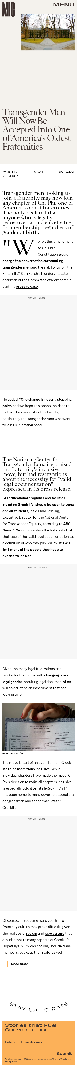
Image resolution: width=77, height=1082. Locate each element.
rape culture (54, 933)
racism (31, 933)
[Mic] (8, 9)
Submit (64, 1053)
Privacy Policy (11, 1061)
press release (27, 286)
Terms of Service (60, 1059)
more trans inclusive (33, 769)
